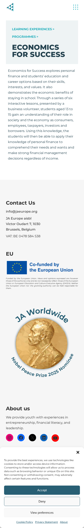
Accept (42, 490)
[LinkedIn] (44, 437)
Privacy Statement (46, 522)
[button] (78, 452)
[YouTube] (55, 438)
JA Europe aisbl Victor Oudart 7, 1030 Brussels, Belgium (23, 223)
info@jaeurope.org (21, 211)
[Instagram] (9, 437)
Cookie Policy (24, 522)
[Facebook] (21, 437)
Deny (42, 501)
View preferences (42, 512)
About (64, 522)
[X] (32, 437)
